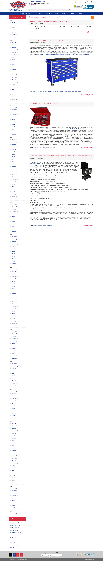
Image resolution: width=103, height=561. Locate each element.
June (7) (13, 373)
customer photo (15, 527)
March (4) (14, 64)
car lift (18, 525)
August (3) (14, 52)
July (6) (13, 343)
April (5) (13, 126)
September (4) (15, 114)
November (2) (14, 77)
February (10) (14, 383)
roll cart (39, 31)
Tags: (32, 32)
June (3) (13, 186)
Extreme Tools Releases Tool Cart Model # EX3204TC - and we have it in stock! (61, 156)
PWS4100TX (40, 147)
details (91, 32)
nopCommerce (91, 559)
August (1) (14, 84)
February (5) (14, 355)
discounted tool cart (52, 31)
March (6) (14, 380)
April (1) (13, 507)
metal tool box (78, 91)
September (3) (15, 82)
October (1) (14, 209)
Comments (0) (85, 32)
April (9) (13, 475)
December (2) (14, 204)
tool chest (35, 91)
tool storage (12, 547)
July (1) (13, 500)
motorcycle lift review (15, 540)
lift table (19, 535)
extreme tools (45, 225)
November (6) (14, 301)
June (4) (13, 24)
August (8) (14, 400)
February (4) (14, 131)
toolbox (31, 91)
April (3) (13, 29)
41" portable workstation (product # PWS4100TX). (63, 129)
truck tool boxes (51, 91)
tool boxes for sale (71, 91)
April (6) (13, 256)
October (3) (14, 176)
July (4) (13, 22)
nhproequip (12, 542)
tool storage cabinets (59, 91)
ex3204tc (40, 225)
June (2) (13, 89)
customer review (16, 533)
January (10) (14, 358)
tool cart (42, 31)
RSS (92, 17)
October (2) (14, 273)
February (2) (14, 67)
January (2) (14, 231)
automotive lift (13, 525)
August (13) (14, 341)
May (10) (13, 348)
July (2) (13, 54)
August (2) (14, 149)
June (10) (14, 438)
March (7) (14, 321)
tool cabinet (40, 91)
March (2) (14, 32)
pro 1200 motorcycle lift (15, 545)
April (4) (13, 62)
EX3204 (37, 163)
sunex (35, 31)
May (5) (13, 253)
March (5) (14, 129)
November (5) (14, 333)
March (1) (14, 96)
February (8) (14, 323)
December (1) (14, 74)
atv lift (21, 522)
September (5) (15, 49)
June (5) (13, 121)
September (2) (15, 211)
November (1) (14, 393)
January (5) (14, 263)
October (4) (14, 47)
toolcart (46, 31)
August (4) (14, 117)
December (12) (15, 391)
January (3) (14, 37)
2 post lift (12, 522)
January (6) (14, 293)
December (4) (14, 139)
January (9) (14, 385)
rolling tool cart (53, 147)
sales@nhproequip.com (38, 1)
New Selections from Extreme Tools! (45, 103)
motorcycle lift (13, 537)
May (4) (13, 59)
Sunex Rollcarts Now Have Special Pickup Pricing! (51, 21)
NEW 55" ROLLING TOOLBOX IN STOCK (47, 40)
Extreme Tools (46, 147)
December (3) (14, 42)
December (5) (14, 236)
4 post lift (17, 522)
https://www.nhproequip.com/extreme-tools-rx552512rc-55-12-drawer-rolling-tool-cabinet (64, 54)
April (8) (13, 378)
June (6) (13, 313)
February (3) (14, 34)
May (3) (13, 27)
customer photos (14, 530)
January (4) (14, 69)
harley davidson (13, 535)
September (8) (15, 398)
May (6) (13, 375)
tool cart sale (59, 31)
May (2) (13, 92)
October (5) (14, 144)
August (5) (14, 181)
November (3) (14, 44)
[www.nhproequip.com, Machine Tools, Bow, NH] (88, 7)
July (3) (13, 151)
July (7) (13, 403)
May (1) (13, 408)
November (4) (14, 239)
